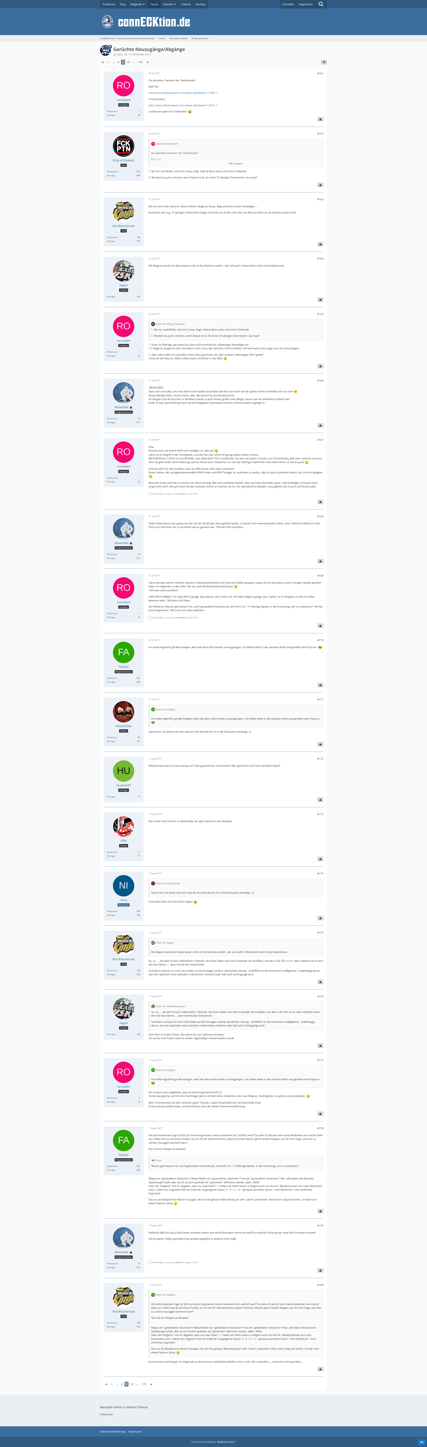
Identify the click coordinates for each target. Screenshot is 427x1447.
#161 (320, 73)
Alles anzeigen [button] (235, 163)
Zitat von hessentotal (168, 883)
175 (140, 62)
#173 (320, 814)
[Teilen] (324, 62)
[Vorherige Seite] (103, 62)
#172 (320, 758)
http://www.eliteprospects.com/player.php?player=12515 (182, 105)
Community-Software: (213, 1441)
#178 (320, 1128)
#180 (320, 1284)
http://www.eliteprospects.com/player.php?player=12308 (182, 92)
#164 (320, 258)
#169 (320, 575)
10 (128, 62)
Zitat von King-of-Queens (170, 324)
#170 (320, 640)
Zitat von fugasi (165, 942)
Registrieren (306, 4)
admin (179, 1262)
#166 (320, 380)
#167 (320, 439)
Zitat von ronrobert (167, 143)
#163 (320, 199)
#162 (320, 133)
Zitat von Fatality (165, 709)
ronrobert (157, 387)
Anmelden (288, 4)
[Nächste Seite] (147, 62)
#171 (320, 699)
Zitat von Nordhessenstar (170, 1006)
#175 (320, 932)
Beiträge (111, 115)
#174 (320, 873)
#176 (320, 996)
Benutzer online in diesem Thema (123, 1407)
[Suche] (321, 4)
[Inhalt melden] (320, 119)
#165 (320, 314)
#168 (320, 516)
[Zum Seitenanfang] (421, 1442)
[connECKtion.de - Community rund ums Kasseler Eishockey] (213, 21)
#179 (320, 1225)
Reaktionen (112, 111)
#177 (320, 1060)
